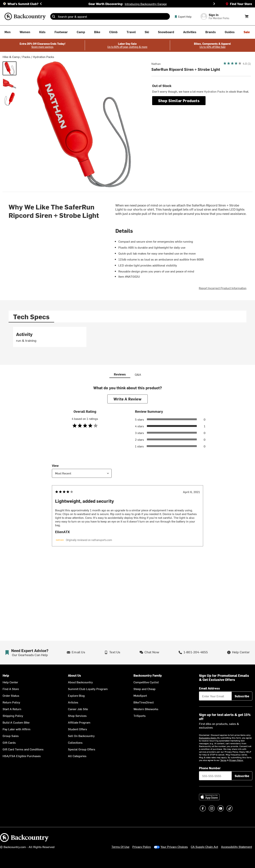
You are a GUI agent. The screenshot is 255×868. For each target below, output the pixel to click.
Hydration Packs (43, 57)
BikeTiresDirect (143, 702)
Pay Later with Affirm (16, 729)
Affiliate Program (79, 722)
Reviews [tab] (120, 374)
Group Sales (11, 736)
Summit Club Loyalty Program (88, 689)
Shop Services (77, 715)
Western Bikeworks (145, 709)
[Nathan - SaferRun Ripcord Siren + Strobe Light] (9, 68)
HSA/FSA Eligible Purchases (22, 756)
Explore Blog (76, 695)
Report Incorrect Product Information (222, 288)
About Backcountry (80, 682)
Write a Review (127, 398)
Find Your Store (241, 4)
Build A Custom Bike (16, 722)
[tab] (31, 316)
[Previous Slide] (40, 3)
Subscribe (242, 696)
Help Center (10, 682)
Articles (73, 702)
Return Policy (11, 702)
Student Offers (77, 729)
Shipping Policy (13, 715)
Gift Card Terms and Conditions (23, 749)
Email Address (209, 688)
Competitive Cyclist (146, 682)
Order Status (11, 695)
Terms (223, 760)
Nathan (156, 63)
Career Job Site (78, 709)
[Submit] (53, 16)
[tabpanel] (128, 338)
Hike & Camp (11, 57)
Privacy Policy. (236, 760)
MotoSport (140, 695)
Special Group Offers (81, 749)
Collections (75, 742)
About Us (74, 675)
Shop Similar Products (179, 100)
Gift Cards (9, 742)
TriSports (139, 715)
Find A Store (11, 689)
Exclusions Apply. (208, 737)
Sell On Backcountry (81, 736)
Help (6, 675)
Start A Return (12, 709)
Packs (26, 57)
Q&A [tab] (138, 374)
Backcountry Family (147, 675)
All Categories (77, 756)
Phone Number (210, 768)
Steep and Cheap (144, 689)
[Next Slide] (214, 3)
